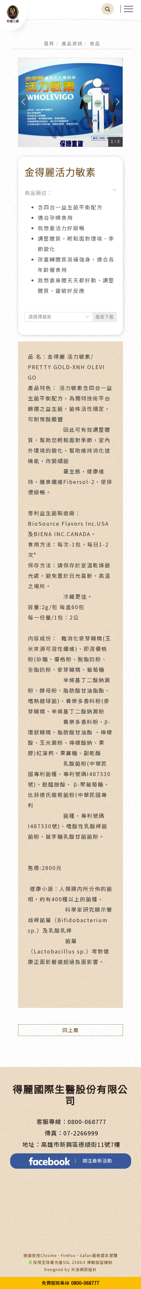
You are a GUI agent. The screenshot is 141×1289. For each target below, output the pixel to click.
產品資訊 (72, 43)
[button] (107, 9)
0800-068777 (87, 1121)
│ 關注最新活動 (91, 1160)
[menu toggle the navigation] (128, 9)
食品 (95, 43)
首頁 (49, 43)
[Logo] (12, 13)
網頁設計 (88, 1269)
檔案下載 (104, 316)
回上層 (70, 1030)
